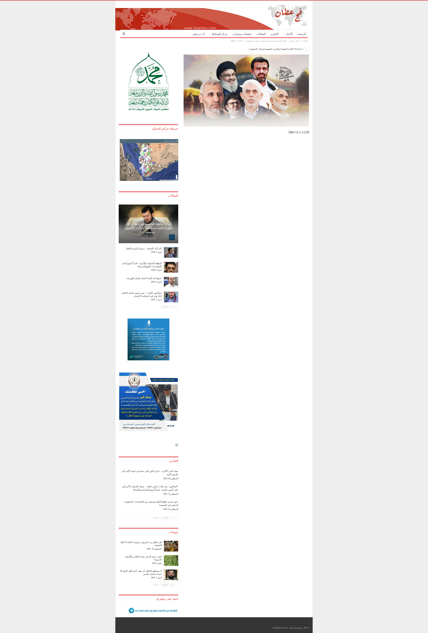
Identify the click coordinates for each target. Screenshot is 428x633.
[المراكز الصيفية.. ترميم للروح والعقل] (171, 252)
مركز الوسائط (219, 33)
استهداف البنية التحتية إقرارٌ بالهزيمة (144, 278)
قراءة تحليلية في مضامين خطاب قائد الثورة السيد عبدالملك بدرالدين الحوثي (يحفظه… (148, 228)
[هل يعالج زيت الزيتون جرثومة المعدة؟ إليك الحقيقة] (171, 546)
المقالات (261, 33)
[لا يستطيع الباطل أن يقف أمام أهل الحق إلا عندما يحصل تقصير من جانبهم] (171, 575)
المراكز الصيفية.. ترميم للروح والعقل (144, 248)
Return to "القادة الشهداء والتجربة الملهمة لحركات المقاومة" (276, 49)
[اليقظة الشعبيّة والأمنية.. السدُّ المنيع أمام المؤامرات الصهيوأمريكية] (171, 267)
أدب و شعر (199, 33)
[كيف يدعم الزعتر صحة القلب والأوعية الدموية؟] (171, 560)
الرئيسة (301, 33)
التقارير (275, 33)
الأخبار (289, 33)
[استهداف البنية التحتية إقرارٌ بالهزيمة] (171, 282)
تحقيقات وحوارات (242, 33)
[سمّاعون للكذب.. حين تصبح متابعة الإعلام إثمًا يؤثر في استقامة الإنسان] (171, 297)
